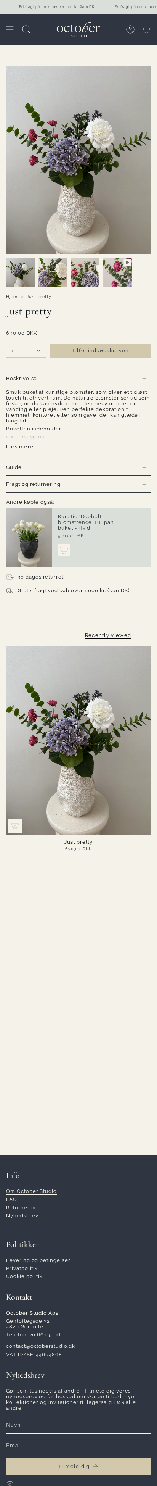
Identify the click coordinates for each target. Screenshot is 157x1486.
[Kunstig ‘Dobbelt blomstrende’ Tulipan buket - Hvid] (29, 537)
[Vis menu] (10, 29)
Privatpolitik (22, 1268)
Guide (14, 467)
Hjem (12, 296)
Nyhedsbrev (22, 1215)
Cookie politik (24, 1276)
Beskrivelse (21, 378)
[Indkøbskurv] (146, 29)
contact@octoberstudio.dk (40, 1346)
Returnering (22, 1207)
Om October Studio (31, 1191)
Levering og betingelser (38, 1260)
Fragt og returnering (33, 484)
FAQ (11, 1199)
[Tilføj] (64, 550)
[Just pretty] (78, 740)
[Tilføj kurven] (15, 826)
